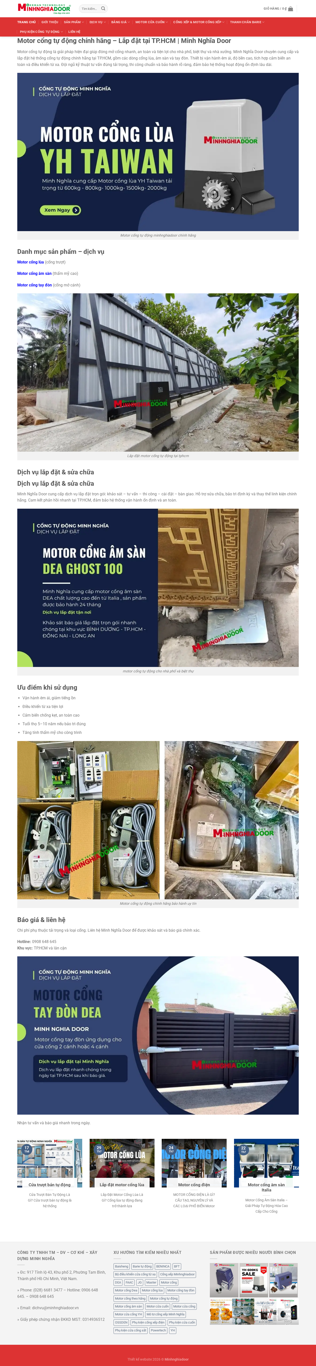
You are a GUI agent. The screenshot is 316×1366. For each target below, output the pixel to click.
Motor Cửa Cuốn (150, 22)
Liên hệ (74, 32)
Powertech (158, 1330)
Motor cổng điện (194, 1184)
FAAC (129, 1282)
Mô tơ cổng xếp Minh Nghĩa (165, 1314)
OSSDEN (121, 1322)
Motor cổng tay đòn (180, 1290)
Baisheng (121, 1266)
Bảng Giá (119, 22)
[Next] (299, 1189)
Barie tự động (142, 1266)
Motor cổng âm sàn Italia (266, 1187)
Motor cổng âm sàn (128, 1306)
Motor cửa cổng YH (128, 1314)
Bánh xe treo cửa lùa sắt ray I (221, 1316)
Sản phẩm (72, 22)
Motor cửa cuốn (158, 1306)
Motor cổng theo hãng (130, 1298)
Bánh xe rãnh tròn (243, 1311)
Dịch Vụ (96, 22)
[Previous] (16, 1189)
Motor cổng (169, 1282)
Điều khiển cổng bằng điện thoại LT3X (288, 1321)
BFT (177, 1266)
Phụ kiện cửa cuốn (182, 1322)
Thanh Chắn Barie (245, 22)
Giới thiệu (50, 22)
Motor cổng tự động (164, 1298)
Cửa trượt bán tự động (50, 1184)
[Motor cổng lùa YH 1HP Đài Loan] (283, 1280)
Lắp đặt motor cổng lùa (122, 1184)
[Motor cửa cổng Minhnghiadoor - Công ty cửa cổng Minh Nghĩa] (44, 8)
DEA (118, 1282)
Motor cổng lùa (152, 1290)
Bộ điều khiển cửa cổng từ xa (135, 1274)
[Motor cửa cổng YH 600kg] (253, 1280)
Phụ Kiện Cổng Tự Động (39, 32)
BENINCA (162, 1266)
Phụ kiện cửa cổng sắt (130, 1330)
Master (151, 1282)
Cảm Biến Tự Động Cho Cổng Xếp (265, 1321)
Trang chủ (26, 22)
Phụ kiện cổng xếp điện (148, 1322)
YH (173, 1330)
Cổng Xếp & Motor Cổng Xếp (197, 22)
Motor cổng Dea (126, 1290)
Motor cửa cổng (184, 1306)
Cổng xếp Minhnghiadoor (177, 1274)
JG (140, 1282)
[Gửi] (103, 8)
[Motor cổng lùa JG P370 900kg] (224, 1280)
